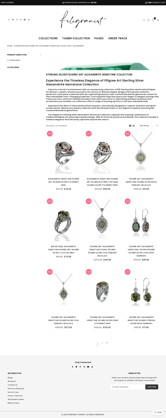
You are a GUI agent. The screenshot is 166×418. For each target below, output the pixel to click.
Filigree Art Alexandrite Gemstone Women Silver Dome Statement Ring (102, 320)
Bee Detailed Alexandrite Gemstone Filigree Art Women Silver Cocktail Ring (63, 249)
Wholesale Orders (16, 399)
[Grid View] (130, 125)
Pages (99, 38)
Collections (48, 38)
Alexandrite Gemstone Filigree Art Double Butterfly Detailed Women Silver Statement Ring (102, 181)
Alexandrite (15, 60)
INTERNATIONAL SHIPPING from (68, 2)
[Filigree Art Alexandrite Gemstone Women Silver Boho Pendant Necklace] (141, 152)
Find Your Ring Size (16, 388)
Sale (49, 134)
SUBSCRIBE (151, 387)
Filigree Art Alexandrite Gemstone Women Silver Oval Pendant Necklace (63, 320)
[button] (153, 20)
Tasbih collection (76, 38)
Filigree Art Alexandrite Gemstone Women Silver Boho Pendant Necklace (141, 181)
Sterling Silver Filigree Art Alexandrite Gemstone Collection (42, 46)
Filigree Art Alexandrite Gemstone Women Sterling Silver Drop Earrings (141, 320)
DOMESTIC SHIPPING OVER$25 (151, 2)
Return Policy (13, 403)
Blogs (10, 377)
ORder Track (117, 38)
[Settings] (157, 20)
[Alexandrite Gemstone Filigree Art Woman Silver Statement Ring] (63, 152)
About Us (12, 381)
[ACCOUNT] (148, 20)
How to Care (13, 392)
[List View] (133, 125)
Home (9, 46)
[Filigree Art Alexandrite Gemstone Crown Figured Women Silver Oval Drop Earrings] (141, 220)
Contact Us (12, 385)
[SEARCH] (144, 20)
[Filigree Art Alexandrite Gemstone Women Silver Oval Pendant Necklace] (63, 291)
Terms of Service (15, 395)
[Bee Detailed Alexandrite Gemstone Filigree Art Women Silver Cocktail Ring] (63, 220)
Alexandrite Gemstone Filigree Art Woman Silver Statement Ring (63, 181)
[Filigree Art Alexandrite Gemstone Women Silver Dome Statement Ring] (102, 291)
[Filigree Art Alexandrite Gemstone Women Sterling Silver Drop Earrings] (141, 291)
